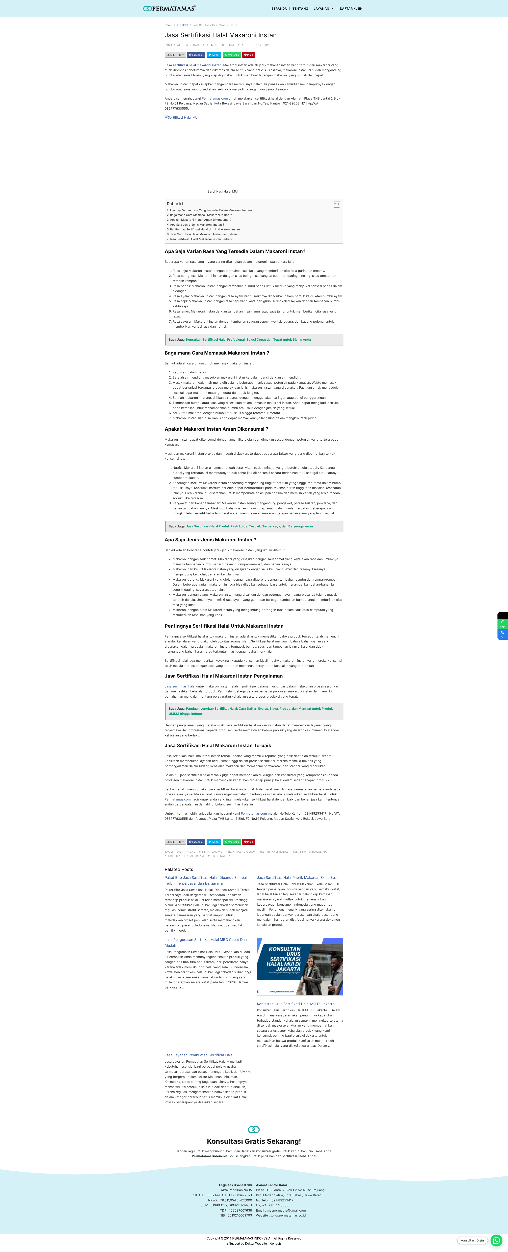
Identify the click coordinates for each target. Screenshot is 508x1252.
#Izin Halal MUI (211, 851)
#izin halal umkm (241, 851)
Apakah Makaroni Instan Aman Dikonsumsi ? (201, 219)
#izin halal (186, 851)
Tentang (300, 9)
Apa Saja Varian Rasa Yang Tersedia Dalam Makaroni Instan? (210, 210)
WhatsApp (233, 54)
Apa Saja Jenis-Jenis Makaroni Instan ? (197, 224)
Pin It (250, 54)
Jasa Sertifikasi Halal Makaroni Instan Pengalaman (204, 234)
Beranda (279, 9)
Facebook (197, 54)
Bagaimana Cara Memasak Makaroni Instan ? (201, 215)
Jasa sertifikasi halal (180, 686)
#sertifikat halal (222, 855)
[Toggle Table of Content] (334, 204)
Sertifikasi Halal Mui (200, 45)
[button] (496, 1240)
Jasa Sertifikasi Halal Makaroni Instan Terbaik (200, 239)
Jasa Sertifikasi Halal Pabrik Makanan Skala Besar (298, 877)
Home (168, 25)
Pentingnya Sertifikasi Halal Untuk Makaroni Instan (205, 229)
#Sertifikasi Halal (274, 851)
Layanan (321, 9)
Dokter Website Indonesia (263, 1243)
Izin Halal (182, 25)
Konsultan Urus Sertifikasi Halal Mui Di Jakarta (295, 1004)
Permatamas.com (215, 98)
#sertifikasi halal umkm (184, 855)
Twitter (215, 54)
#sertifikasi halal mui (310, 851)
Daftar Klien (351, 9)
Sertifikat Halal (232, 45)
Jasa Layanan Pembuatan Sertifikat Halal (199, 1055)
